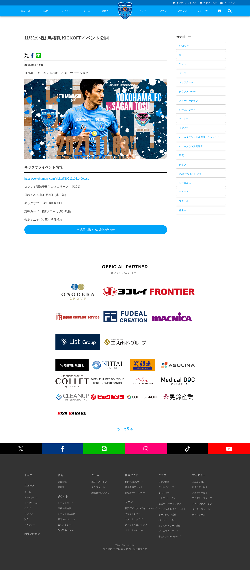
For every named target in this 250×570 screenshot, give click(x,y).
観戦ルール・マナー (135, 492)
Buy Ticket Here (66, 530)
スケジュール (98, 487)
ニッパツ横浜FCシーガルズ (172, 509)
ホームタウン (31, 497)
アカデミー (184, 11)
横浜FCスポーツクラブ (169, 503)
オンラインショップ (186, 2)
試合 (46, 11)
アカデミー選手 (200, 492)
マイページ (229, 2)
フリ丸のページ (166, 487)
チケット (66, 11)
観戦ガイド (107, 11)
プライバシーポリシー (125, 545)
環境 (181, 155)
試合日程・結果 (200, 487)
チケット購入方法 (66, 514)
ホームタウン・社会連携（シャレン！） (200, 137)
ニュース (25, 11)
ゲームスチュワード (168, 531)
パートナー (204, 11)
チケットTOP (210, 2)
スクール (184, 201)
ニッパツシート (65, 525)
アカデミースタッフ (202, 498)
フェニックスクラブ (202, 503)
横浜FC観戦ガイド (134, 481)
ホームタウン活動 (167, 514)
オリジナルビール (134, 530)
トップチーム (186, 82)
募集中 (182, 210)
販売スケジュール (66, 519)
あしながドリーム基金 (169, 525)
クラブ (142, 11)
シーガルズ (185, 182)
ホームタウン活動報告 (191, 146)
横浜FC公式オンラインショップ (140, 508)
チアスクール (198, 514)
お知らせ (184, 45)
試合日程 (62, 481)
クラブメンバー (187, 91)
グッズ (182, 73)
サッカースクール (201, 509)
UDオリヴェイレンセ (190, 173)
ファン (163, 11)
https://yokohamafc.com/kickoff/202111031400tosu (56, 178)
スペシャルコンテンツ (136, 525)
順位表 (61, 487)
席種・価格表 (64, 508)
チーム (87, 11)
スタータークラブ (188, 100)
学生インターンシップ (169, 536)
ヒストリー (163, 492)
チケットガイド (65, 503)
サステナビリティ (167, 498)
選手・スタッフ (99, 481)
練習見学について (100, 492)
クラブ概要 (163, 481)
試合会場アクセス (134, 487)
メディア (184, 128)
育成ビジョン (198, 481)
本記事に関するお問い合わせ (96, 229)
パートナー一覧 (166, 520)
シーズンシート (187, 109)
